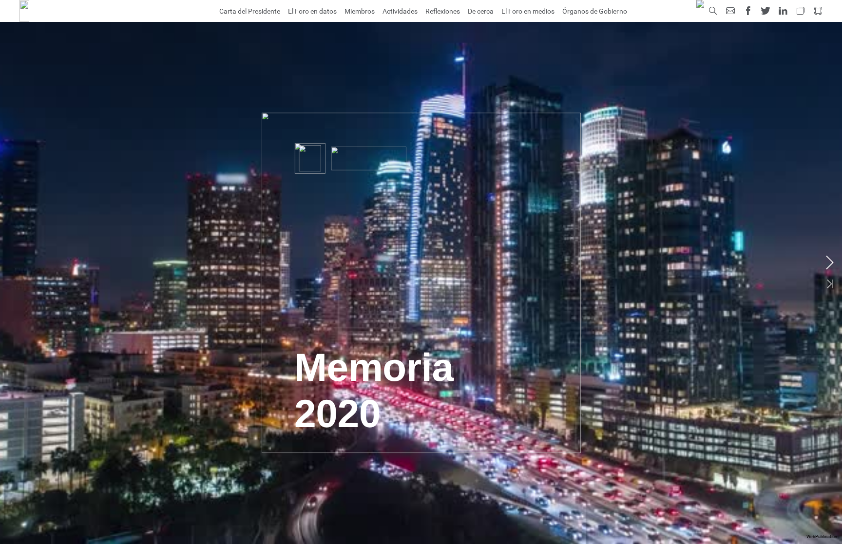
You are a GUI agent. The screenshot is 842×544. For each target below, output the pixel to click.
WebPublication (821, 536)
